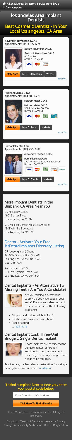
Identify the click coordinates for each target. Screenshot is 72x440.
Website (50, 74)
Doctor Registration (56, 425)
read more (21, 326)
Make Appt (12, 74)
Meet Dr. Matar (29, 127)
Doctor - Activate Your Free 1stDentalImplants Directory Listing (34, 243)
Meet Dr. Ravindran (32, 74)
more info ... (62, 79)
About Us (12, 421)
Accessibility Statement (28, 425)
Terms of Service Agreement (37, 421)
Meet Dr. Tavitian (30, 179)
